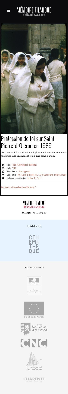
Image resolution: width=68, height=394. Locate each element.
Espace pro (26, 212)
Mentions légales (39, 212)
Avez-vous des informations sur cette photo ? (18, 187)
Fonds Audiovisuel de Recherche (24, 164)
